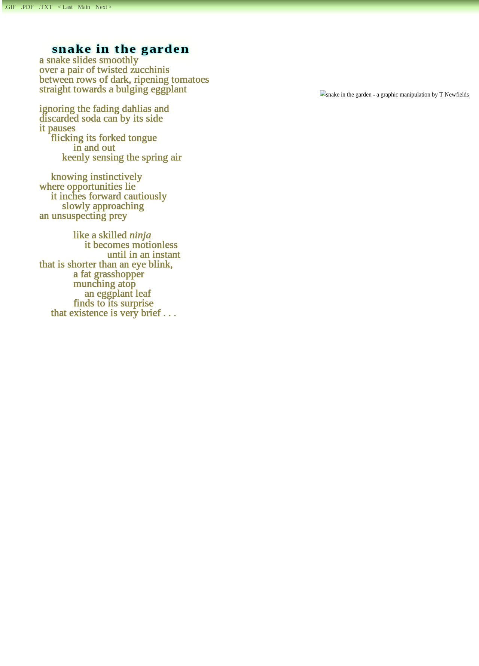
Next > (103, 7)
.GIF (10, 7)
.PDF (27, 7)
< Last (65, 7)
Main (84, 7)
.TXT (45, 7)
